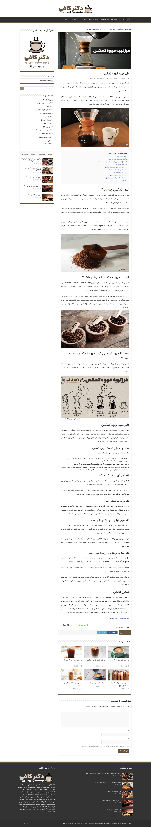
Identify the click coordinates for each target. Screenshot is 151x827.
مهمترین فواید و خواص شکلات (32, 186)
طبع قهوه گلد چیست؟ (34, 195)
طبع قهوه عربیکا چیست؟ (33, 177)
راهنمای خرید (105, 19)
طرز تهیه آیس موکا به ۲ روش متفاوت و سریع (119, 684)
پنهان (110, 153)
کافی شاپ (83, 19)
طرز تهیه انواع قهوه (106, 29)
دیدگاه (126, 710)
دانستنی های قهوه (45, 110)
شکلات (49, 123)
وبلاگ (122, 19)
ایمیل (127, 738)
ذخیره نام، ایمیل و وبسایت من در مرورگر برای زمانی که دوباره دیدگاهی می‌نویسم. (105, 746)
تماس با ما (73, 19)
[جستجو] (22, 88)
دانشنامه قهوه (47, 113)
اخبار (49, 106)
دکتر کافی (128, 19)
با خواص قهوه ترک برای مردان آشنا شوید (32, 169)
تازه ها (50, 154)
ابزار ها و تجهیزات (93, 19)
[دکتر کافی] (75, 10)
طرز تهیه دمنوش (46, 133)
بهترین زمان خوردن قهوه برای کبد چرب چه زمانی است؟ (31, 160)
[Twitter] (25, 823)
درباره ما (65, 19)
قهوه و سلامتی (46, 137)
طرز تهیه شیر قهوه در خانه (97, 683)
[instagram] (22, 823)
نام (127, 731)
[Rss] (27, 823)
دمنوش (48, 116)
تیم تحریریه (124, 78)
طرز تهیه (114, 19)
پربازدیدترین (41, 154)
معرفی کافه (47, 143)
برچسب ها (25, 154)
